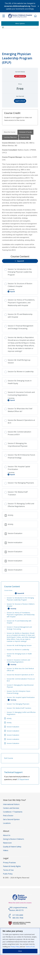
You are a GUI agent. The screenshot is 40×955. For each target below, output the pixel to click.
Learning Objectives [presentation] (10, 137)
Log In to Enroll (20, 101)
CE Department (23, 779)
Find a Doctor (8, 815)
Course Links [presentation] (25, 137)
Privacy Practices (9, 862)
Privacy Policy (15, 947)
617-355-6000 (18, 915)
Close (20, 951)
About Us (6, 835)
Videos (5, 850)
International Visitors (11, 804)
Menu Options (20, 23)
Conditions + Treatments (12, 812)
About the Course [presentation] (9, 132)
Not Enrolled (20, 76)
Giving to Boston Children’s (13, 839)
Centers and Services (11, 808)
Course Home (8, 590)
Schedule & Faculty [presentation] (25, 132)
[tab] (9, 132)
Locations (7, 823)
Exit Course (8, 758)
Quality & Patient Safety (12, 847)
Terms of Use (30, 947)
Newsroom (7, 843)
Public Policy (8, 874)
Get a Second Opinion (11, 819)
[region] (20, 941)
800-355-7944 (18, 918)
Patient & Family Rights (12, 866)
